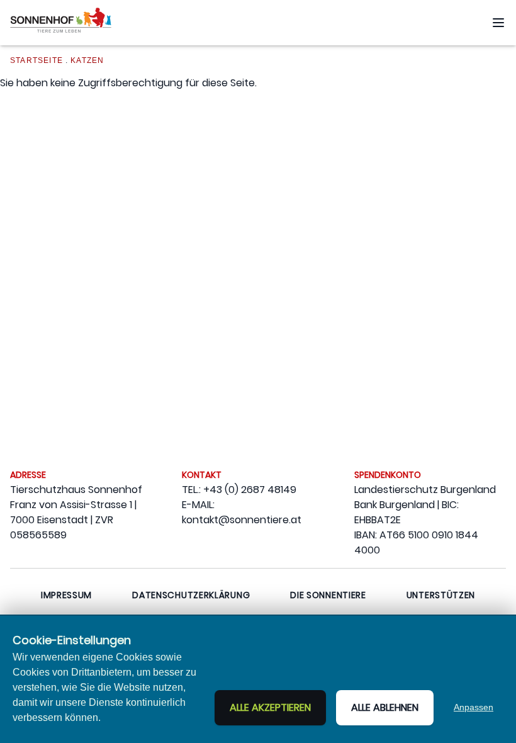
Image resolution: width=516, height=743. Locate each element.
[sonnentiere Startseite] (60, 23)
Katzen (87, 60)
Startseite (36, 60)
